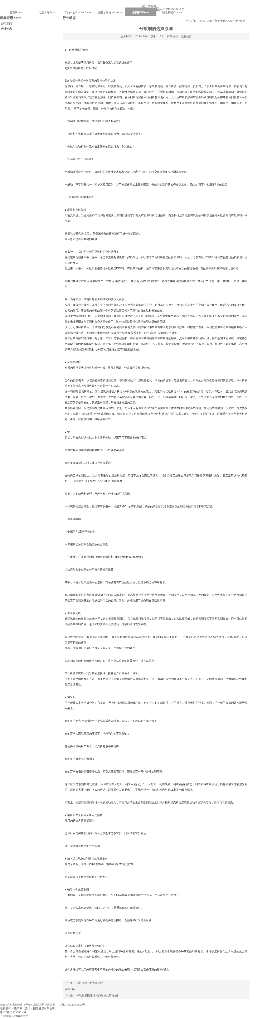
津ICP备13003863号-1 (73, 1004)
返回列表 (70, 989)
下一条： (91, 995)
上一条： (84, 982)
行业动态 (186, 36)
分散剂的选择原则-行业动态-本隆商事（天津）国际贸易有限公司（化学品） (133, 4)
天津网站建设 (20, 1016)
